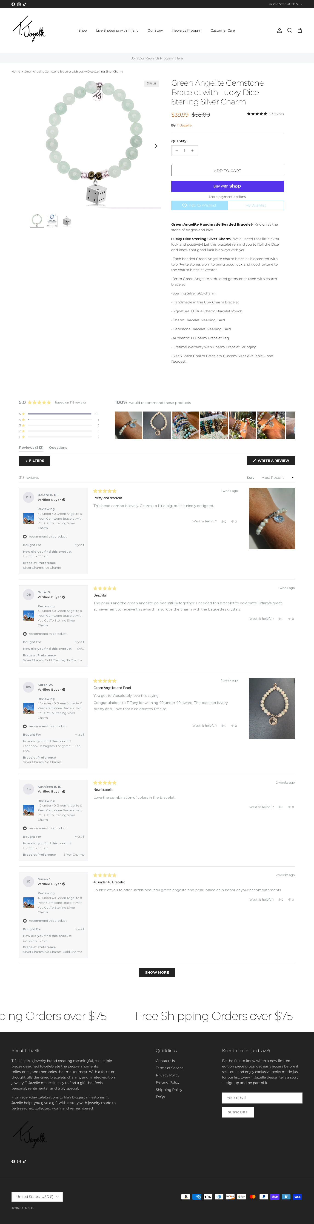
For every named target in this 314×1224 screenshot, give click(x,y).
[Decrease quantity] (175, 151)
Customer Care (223, 30)
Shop (83, 30)
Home (15, 71)
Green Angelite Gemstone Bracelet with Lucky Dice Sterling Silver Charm (73, 71)
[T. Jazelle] (29, 30)
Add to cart (227, 170)
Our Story (155, 30)
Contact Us (165, 1061)
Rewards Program (186, 30)
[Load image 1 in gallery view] (95, 143)
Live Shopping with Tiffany (117, 30)
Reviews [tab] (31, 448)
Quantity (178, 141)
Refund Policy (168, 1082)
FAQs (160, 1097)
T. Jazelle (184, 125)
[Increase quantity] (194, 151)
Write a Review (276, 461)
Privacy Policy (167, 1075)
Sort (251, 477)
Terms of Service (169, 1068)
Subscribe (238, 1112)
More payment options (227, 197)
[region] (205, 425)
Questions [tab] (58, 448)
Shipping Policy (169, 1089)
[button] (59, 414)
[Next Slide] (291, 425)
